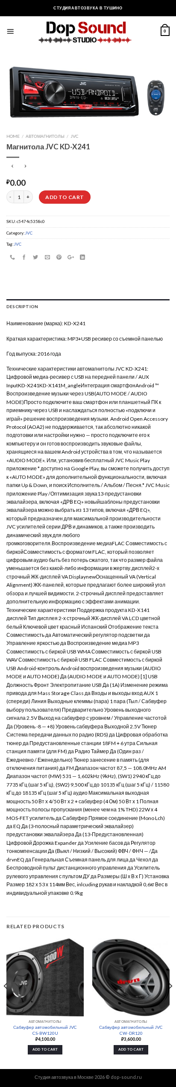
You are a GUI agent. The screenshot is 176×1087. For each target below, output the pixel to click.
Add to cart (64, 197)
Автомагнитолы (45, 136)
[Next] (170, 1003)
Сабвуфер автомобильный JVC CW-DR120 (131, 1030)
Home (13, 136)
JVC (74, 136)
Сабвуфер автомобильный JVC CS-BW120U (45, 1030)
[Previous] (6, 1003)
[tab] (88, 307)
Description (22, 306)
